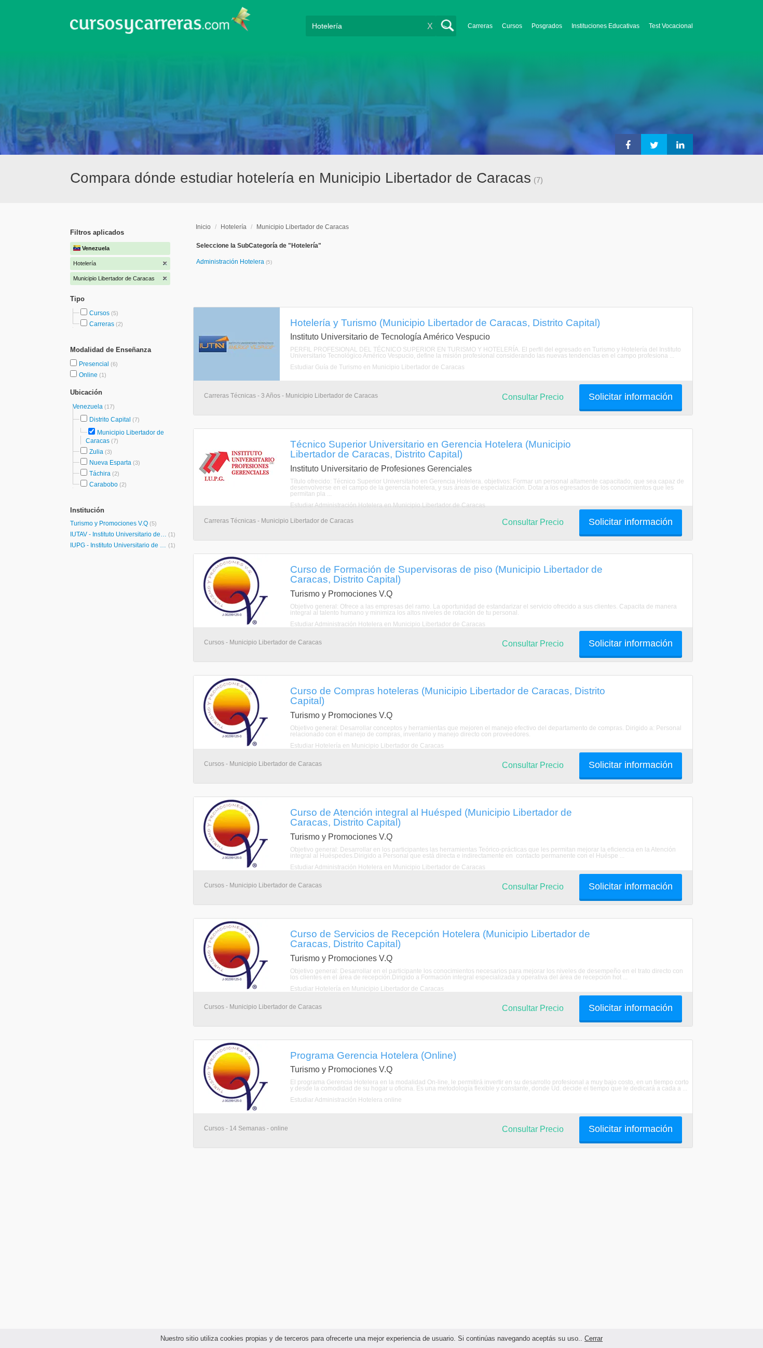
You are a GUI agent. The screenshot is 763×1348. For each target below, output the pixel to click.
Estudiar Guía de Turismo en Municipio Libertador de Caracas (377, 367)
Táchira (100, 473)
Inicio (203, 227)
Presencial (95, 364)
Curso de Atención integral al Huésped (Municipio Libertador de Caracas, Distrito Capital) (431, 817)
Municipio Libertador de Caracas (302, 227)
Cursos (512, 26)
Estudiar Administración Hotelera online (346, 1099)
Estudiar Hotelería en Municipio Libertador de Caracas (367, 745)
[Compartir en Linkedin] (680, 144)
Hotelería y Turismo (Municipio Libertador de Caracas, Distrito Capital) (445, 322)
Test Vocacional (671, 26)
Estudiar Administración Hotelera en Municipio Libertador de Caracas (387, 505)
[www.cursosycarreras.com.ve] (160, 24)
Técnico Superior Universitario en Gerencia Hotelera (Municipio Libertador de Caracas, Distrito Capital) (430, 449)
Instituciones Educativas (605, 26)
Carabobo (103, 484)
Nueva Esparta (110, 462)
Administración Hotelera (231, 261)
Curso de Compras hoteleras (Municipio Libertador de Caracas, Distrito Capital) (447, 695)
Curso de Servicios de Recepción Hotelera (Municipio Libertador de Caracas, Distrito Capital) (440, 938)
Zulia (96, 451)
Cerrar (593, 1338)
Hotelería (234, 227)
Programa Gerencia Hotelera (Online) (373, 1055)
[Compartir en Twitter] (654, 144)
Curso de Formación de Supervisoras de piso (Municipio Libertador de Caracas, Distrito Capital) (446, 574)
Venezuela (88, 406)
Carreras (480, 26)
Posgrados (547, 26)
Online (89, 375)
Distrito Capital (110, 419)
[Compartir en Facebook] (628, 144)
